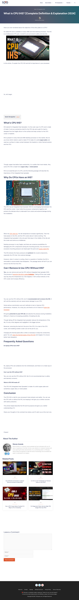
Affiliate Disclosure (39, 589)
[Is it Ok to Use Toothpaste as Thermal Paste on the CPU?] (41, 468)
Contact (26, 589)
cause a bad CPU (44, 249)
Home (41, 2)
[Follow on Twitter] (8, 454)
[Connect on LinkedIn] (6, 454)
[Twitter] (39, 585)
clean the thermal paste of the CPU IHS (23, 335)
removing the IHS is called (23, 274)
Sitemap (31, 589)
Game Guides (48, 2)
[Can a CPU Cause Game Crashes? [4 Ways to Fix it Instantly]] (15, 493)
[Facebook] (36, 585)
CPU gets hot (14, 233)
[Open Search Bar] (75, 3)
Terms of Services (57, 589)
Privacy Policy (48, 589)
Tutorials (68, 2)
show (18, 116)
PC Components (58, 2)
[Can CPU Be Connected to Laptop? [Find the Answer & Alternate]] (15, 468)
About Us (20, 589)
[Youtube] (42, 585)
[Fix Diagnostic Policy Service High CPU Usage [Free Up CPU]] (41, 493)
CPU (44, 9)
